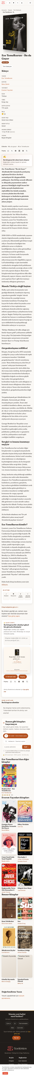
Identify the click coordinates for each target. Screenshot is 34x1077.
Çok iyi (9, 1023)
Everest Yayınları (7, 90)
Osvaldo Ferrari (22, 861)
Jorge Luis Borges (23, 859)
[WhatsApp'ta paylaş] (11, 681)
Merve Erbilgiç (6, 981)
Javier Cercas (6, 892)
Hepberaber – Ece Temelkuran (8, 790)
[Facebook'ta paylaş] (23, 681)
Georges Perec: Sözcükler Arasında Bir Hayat (9, 826)
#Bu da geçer (12, 146)
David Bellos (5, 830)
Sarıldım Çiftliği (24, 950)
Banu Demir (5, 84)
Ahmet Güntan (22, 952)
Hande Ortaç (22, 923)
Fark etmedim (23, 1023)
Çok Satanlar (23, 1061)
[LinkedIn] (19, 150)
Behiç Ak (20, 983)
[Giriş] (22, 3)
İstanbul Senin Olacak (23, 980)
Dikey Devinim (23, 824)
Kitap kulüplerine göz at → (10, 607)
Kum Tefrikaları (8, 921)
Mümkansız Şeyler (8, 950)
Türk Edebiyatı (17, 10)
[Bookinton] (3, 2)
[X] (11, 150)
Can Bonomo (5, 952)
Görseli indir (11, 677)
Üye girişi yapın (14, 616)
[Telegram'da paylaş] (19, 681)
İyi (15, 1023)
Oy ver (16, 1038)
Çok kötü (20, 1028)
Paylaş (22, 677)
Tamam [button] (5, 1073)
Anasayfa (4, 10)
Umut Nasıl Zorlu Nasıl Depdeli (8, 858)
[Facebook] (15, 150)
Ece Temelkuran (7, 78)
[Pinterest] (23, 150)
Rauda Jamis (5, 861)
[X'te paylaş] (15, 681)
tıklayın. (5, 584)
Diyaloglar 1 (22, 857)
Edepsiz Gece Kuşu (24, 888)
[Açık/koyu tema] (13, 2)
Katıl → (26, 747)
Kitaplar (10, 10)
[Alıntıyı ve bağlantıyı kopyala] (27, 681)
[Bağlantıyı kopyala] (26, 150)
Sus (19, 921)
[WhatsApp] (8, 150)
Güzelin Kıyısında (8, 979)
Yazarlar (11, 1064)
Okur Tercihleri (22, 1064)
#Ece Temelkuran (23, 146)
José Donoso (21, 890)
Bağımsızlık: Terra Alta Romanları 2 (8, 889)
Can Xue (20, 826)
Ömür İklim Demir (7, 923)
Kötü (12, 1028)
